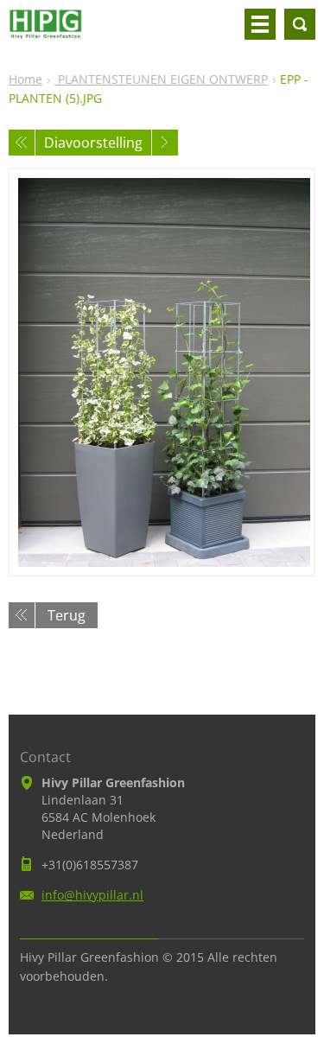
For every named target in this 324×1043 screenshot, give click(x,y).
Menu (260, 24)
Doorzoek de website (299, 24)
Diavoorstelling (93, 142)
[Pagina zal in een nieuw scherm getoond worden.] (162, 372)
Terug (67, 615)
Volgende (165, 143)
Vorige (22, 143)
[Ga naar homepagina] (46, 31)
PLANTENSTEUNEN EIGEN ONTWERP (161, 79)
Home (25, 79)
